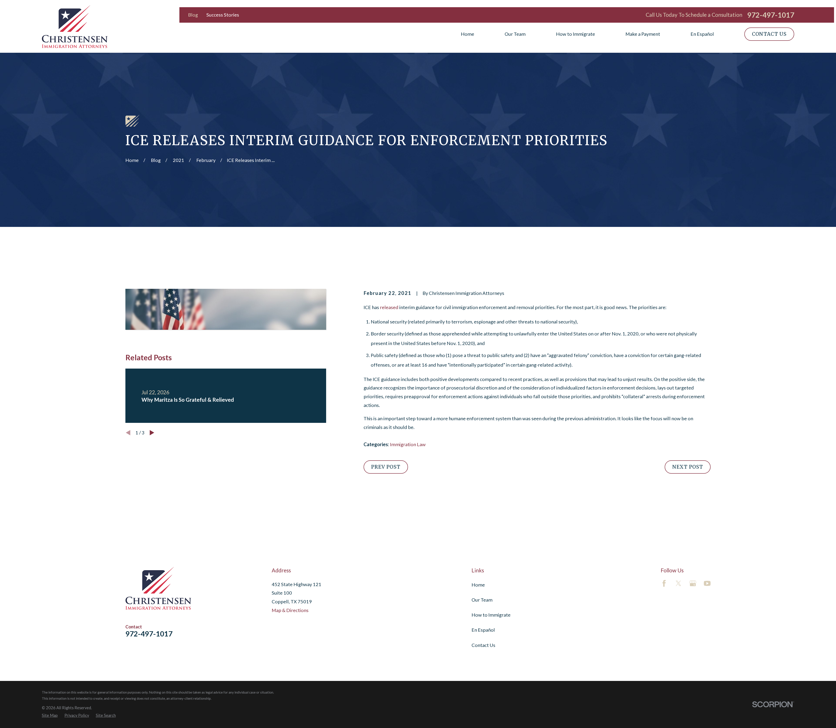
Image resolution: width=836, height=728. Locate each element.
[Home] (75, 26)
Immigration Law (408, 444)
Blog (193, 15)
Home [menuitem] (467, 34)
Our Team (482, 600)
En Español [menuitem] (702, 34)
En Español (483, 630)
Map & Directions (290, 610)
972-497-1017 (770, 15)
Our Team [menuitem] (515, 34)
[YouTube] (707, 583)
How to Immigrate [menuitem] (575, 34)
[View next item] (152, 432)
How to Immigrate (491, 615)
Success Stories (222, 15)
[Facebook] (664, 583)
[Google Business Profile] (692, 583)
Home (478, 585)
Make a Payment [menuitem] (642, 34)
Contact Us (769, 34)
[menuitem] (50, 715)
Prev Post (386, 467)
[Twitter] (678, 583)
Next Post (687, 467)
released (389, 307)
